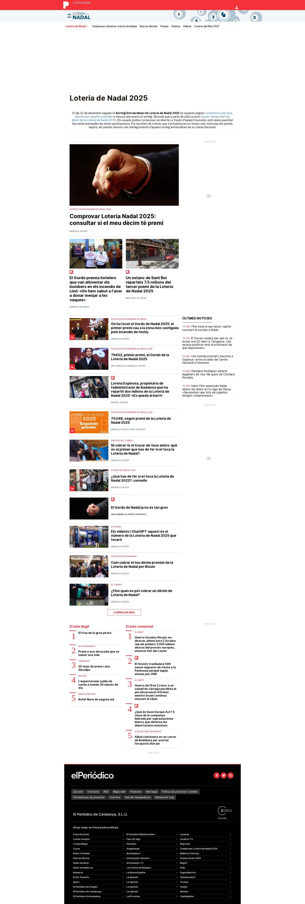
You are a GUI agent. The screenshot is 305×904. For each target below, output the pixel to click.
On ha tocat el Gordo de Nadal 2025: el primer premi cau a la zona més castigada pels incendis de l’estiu (145, 328)
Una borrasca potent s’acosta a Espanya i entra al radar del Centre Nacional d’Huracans (207, 359)
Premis (164, 26)
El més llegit (79, 627)
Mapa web (119, 791)
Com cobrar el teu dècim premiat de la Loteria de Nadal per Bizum (142, 565)
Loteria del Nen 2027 (206, 26)
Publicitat (135, 791)
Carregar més (124, 612)
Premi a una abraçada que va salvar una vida (98, 653)
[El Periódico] (67, 5)
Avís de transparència (137, 797)
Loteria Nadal (82, 2)
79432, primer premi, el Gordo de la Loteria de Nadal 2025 (140, 357)
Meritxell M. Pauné (136, 298)
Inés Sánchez (118, 366)
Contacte (93, 791)
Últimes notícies (197, 318)
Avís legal (151, 791)
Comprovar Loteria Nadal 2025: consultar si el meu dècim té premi (116, 219)
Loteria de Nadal (75, 26)
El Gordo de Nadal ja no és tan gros (139, 507)
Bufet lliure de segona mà (96, 699)
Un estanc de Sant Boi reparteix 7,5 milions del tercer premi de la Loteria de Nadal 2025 (149, 284)
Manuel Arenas (119, 402)
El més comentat (139, 627)
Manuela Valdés (79, 231)
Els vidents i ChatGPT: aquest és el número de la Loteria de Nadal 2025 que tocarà (143, 536)
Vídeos (187, 26)
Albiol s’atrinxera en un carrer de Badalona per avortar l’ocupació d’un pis (155, 740)
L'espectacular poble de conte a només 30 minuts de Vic (98, 685)
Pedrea (176, 26)
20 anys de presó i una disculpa (94, 668)
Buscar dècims (148, 26)
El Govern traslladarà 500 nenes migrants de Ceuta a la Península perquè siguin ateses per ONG (155, 669)
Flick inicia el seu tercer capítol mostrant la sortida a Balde (206, 328)
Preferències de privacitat (89, 797)
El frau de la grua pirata (94, 633)
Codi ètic (114, 797)
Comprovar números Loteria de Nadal (114, 26)
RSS (106, 791)
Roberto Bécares (79, 307)
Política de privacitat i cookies (180, 791)
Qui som (78, 791)
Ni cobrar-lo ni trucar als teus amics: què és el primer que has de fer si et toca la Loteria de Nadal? (144, 449)
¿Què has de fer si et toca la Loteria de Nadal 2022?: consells (142, 478)
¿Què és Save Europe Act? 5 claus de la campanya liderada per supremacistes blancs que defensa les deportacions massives (155, 718)
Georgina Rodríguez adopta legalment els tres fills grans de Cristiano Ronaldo (208, 374)
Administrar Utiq (164, 797)
